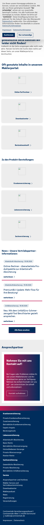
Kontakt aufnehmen (17, 393)
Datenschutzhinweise (22, 30)
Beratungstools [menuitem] (9, 431)
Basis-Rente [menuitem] (8, 443)
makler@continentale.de (15, 516)
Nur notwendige (25, 35)
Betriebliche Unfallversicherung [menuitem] (16, 471)
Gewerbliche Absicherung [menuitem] (13, 464)
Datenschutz (7, 21)
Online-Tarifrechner (22, 92)
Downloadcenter (22, 119)
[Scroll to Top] (39, 517)
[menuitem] (22, 413)
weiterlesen (8, 277)
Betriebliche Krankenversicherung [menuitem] (17, 424)
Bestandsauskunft (22, 145)
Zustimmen (8, 35)
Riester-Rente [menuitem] (8, 455)
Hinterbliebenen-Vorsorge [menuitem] (13, 449)
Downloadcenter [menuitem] (10, 488)
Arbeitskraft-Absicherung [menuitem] (13, 440)
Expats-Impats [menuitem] (9, 428)
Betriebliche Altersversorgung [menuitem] (15, 446)
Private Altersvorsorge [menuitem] (12, 452)
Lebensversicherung (22, 210)
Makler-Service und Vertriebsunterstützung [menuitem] (13, 484)
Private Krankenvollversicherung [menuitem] (16, 418)
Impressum (6, 30)
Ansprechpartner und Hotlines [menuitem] (15, 480)
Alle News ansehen (22, 330)
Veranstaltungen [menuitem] (10, 501)
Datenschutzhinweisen (11, 26)
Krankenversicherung (22, 183)
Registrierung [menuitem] (8, 498)
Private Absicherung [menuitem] (11, 468)
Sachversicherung (22, 236)
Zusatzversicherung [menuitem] (11, 421)
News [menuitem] (5, 495)
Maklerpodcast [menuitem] (9, 491)
